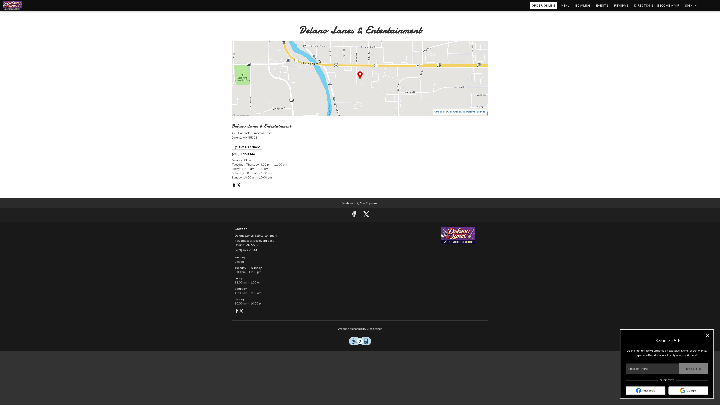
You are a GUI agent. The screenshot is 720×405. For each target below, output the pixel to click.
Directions (643, 5)
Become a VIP (668, 5)
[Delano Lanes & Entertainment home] (20, 5)
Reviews (621, 5)
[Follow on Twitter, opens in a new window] (238, 185)
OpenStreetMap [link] (457, 111)
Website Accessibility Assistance (360, 329)
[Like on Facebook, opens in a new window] (234, 185)
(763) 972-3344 (246, 250)
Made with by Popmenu (190, 203)
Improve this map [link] (475, 111)
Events (602, 5)
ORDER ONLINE (543, 5)
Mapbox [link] (440, 111)
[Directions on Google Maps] (360, 78)
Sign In (691, 5)
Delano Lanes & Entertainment (458, 235)
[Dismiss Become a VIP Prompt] (707, 335)
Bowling (582, 5)
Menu (565, 5)
